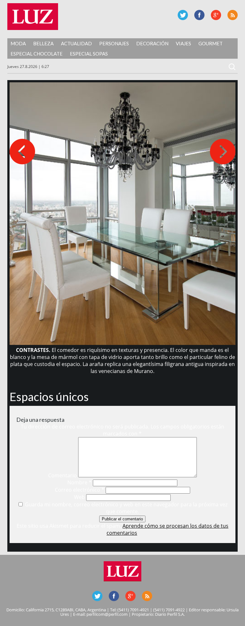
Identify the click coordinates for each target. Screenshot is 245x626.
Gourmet (210, 43)
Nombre (79, 482)
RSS (232, 15)
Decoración (152, 43)
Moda (18, 43)
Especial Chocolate (37, 53)
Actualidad (76, 43)
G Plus (216, 15)
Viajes (183, 43)
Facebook (199, 15)
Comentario (62, 475)
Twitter (183, 15)
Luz (32, 16)
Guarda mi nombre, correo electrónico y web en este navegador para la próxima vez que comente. (126, 508)
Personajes (114, 43)
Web (79, 497)
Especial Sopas (89, 53)
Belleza (43, 43)
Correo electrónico (79, 489)
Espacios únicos (49, 397)
